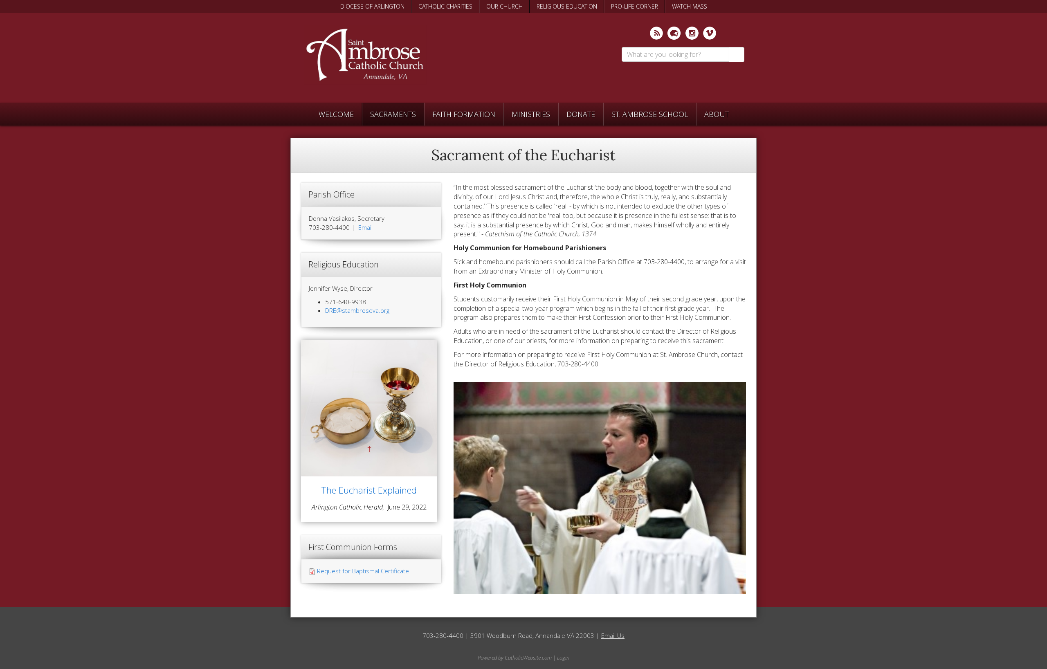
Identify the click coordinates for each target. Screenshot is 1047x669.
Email (365, 227)
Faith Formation (463, 114)
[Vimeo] (709, 33)
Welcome (336, 114)
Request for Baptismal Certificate (363, 571)
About (716, 114)
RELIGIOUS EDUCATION (567, 6)
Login (563, 657)
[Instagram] (692, 33)
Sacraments (393, 114)
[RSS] (656, 33)
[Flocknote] (674, 33)
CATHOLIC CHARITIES (445, 6)
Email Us (613, 635)
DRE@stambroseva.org (357, 310)
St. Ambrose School (649, 114)
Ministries (531, 114)
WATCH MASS (689, 6)
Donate (580, 114)
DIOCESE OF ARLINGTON (372, 6)
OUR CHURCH (504, 6)
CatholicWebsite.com (528, 657)
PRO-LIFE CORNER (634, 6)
